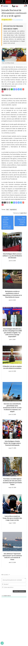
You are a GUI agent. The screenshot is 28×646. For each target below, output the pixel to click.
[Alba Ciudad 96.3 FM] (14, 6)
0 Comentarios (18, 19)
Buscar (25, 2)
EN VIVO (8, 2)
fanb (7, 209)
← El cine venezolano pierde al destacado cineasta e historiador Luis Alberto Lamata (7, 223)
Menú (2, 2)
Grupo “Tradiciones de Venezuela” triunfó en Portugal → (21, 221)
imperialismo (13, 209)
